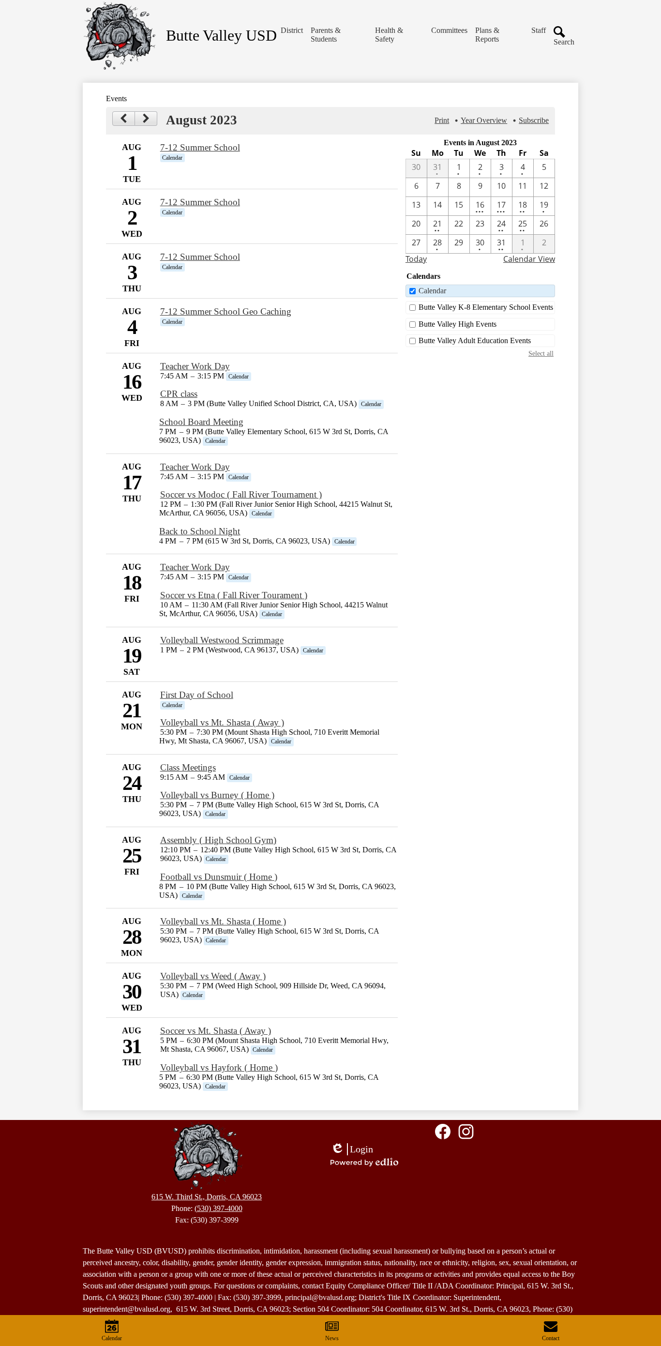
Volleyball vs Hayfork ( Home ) (219, 1067)
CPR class (178, 394)
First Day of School (196, 695)
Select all (541, 353)
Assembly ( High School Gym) (218, 840)
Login (351, 1149)
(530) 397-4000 (218, 1208)
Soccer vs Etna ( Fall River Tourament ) (233, 595)
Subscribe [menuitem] (534, 120)
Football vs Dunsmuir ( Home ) (218, 877)
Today (416, 259)
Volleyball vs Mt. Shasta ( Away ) (222, 722)
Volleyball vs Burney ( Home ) (217, 795)
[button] (292, 30)
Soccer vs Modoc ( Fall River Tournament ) (241, 494)
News (332, 1338)
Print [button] (442, 120)
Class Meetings (188, 767)
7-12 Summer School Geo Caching (225, 311)
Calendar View (529, 259)
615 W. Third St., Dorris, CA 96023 (206, 1197)
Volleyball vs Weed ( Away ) (213, 976)
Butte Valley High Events (457, 324)
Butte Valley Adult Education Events (475, 340)
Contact (550, 1338)
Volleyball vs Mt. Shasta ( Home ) (223, 921)
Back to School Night (199, 531)
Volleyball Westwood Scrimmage (222, 640)
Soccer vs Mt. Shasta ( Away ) (215, 1031)
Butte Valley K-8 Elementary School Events (486, 307)
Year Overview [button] (484, 120)
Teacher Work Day (195, 366)
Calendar (432, 291)
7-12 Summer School (200, 147)
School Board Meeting (201, 422)
